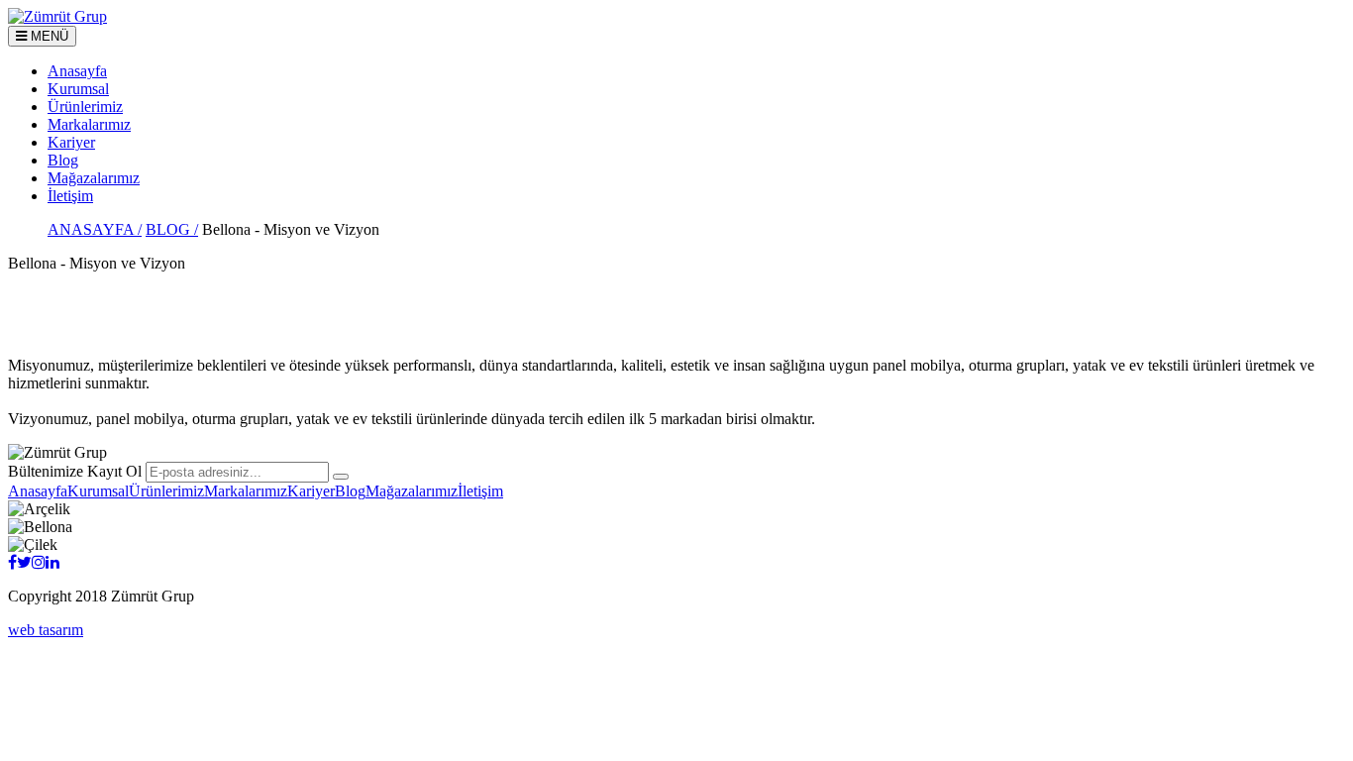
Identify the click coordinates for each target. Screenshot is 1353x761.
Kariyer (71, 142)
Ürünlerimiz (85, 106)
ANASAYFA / (95, 229)
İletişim (70, 195)
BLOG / (172, 229)
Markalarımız (89, 124)
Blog (63, 160)
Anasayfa (77, 70)
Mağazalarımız (94, 177)
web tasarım (45, 629)
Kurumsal (78, 88)
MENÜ (47, 36)
